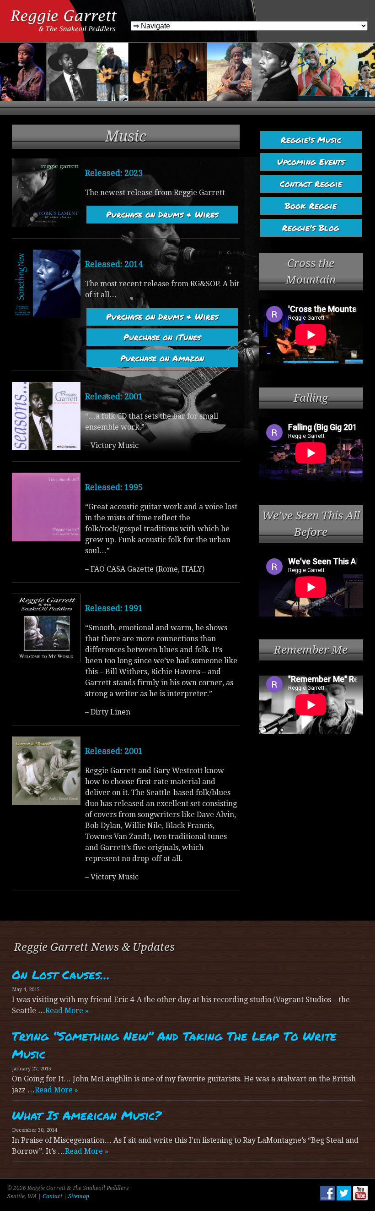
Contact (52, 1196)
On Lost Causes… (61, 974)
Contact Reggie (311, 184)
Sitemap (78, 1196)
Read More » (67, 1010)
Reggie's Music (311, 140)
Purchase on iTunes (162, 337)
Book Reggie (311, 206)
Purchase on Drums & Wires (162, 214)
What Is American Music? (86, 1115)
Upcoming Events (311, 162)
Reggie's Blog (310, 228)
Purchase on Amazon (162, 358)
